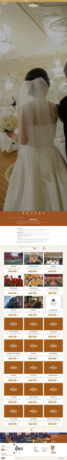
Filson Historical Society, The (53, 375)
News (43, 214)
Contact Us (35, 447)
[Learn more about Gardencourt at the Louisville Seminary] (53, 411)
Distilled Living (13, 375)
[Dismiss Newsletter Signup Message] (14, 453)
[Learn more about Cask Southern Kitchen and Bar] (33, 258)
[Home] (33, 5)
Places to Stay (32, 214)
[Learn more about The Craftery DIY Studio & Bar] (13, 324)
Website (15, 271)
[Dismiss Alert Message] (66, 1)
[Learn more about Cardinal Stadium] (13, 258)
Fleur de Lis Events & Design (33, 397)
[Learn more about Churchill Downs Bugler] (13, 280)
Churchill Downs (53, 266)
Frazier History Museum (13, 419)
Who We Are (35, 450)
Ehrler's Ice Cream (34, 375)
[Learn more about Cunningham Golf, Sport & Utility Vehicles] (13, 345)
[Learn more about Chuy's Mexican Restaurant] (33, 280)
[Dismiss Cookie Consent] (14, 444)
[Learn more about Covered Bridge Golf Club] (53, 302)
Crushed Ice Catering (53, 331)
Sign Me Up (53, 441)
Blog (23, 214)
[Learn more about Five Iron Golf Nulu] (13, 389)
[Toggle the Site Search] (62, 3)
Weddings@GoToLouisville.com (21, 242)
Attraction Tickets (39, 214)
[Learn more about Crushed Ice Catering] (53, 324)
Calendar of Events (27, 214)
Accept (3, 449)
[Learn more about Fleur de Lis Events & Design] (33, 389)
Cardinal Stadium (13, 266)
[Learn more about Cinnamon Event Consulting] (53, 280)
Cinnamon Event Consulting (53, 288)
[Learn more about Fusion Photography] (33, 411)
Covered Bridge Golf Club (53, 310)
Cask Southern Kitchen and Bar (33, 266)
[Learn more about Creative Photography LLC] (33, 324)
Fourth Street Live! (53, 397)
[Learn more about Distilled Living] (13, 367)
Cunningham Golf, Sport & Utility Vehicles (13, 353)
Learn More (10, 271)
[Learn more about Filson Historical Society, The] (53, 367)
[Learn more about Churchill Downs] (53, 258)
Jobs (34, 448)
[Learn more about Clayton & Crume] (13, 302)
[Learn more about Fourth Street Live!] (53, 389)
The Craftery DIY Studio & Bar (13, 331)
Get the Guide (53, 452)
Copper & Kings (33, 310)
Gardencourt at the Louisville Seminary (53, 419)
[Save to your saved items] (18, 271)
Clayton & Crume (13, 310)
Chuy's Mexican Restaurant (33, 288)
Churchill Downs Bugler (13, 288)
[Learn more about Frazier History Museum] (13, 411)
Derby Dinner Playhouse (53, 353)
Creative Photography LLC (33, 331)
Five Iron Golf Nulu (14, 397)
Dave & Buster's (33, 353)
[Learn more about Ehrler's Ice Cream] (33, 367)
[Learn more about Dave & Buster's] (33, 345)
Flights (35, 214)
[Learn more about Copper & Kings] (33, 302)
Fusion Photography (33, 419)
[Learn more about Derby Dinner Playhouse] (53, 345)
